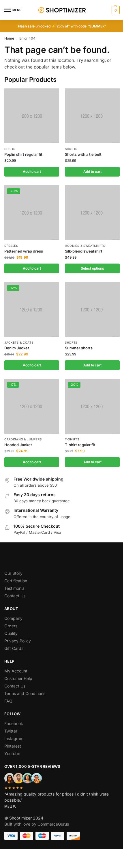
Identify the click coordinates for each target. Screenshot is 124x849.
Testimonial (14, 588)
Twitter (10, 730)
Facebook (13, 723)
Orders (10, 625)
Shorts (71, 149)
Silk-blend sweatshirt (83, 251)
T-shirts (72, 439)
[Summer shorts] (92, 309)
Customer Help (18, 678)
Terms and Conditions (24, 693)
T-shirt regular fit (80, 444)
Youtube (12, 753)
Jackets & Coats (18, 342)
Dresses (11, 245)
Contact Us (14, 595)
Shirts (9, 149)
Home (9, 38)
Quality (11, 633)
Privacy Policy (17, 640)
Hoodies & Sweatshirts (85, 245)
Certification (15, 580)
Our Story (13, 573)
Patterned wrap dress (23, 251)
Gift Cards (13, 648)
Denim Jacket (16, 348)
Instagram (13, 738)
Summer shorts (79, 348)
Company (13, 618)
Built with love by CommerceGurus (36, 824)
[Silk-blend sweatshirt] (92, 212)
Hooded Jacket (18, 444)
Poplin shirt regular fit (23, 154)
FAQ (8, 700)
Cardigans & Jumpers (23, 439)
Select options (92, 268)
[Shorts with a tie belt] (92, 115)
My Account (15, 670)
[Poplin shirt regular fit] (31, 115)
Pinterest (12, 746)
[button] (115, 10)
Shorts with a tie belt (83, 154)
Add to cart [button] (32, 171)
